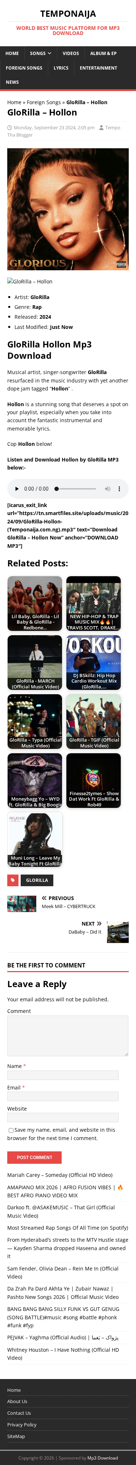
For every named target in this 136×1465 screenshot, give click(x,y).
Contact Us (19, 1413)
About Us (17, 1401)
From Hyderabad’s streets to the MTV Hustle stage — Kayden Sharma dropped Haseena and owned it (67, 1248)
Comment (19, 1011)
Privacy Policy (22, 1424)
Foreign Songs (24, 68)
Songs (38, 53)
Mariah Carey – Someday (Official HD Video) (59, 1174)
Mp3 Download (102, 1458)
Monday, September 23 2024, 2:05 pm (54, 127)
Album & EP (103, 53)
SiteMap (16, 1436)
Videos (71, 53)
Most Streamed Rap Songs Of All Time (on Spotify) (67, 1227)
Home (12, 53)
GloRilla (37, 880)
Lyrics (61, 68)
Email (14, 1087)
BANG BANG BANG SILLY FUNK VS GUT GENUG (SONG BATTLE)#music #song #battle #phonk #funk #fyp (63, 1317)
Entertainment (98, 68)
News (12, 82)
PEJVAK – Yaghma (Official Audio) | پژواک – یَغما (63, 1337)
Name (15, 1066)
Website (17, 1108)
